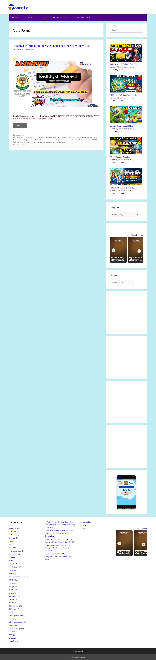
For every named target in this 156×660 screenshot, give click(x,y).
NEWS (11, 570)
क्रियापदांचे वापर (57, 142)
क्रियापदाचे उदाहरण (18, 142)
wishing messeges (15, 622)
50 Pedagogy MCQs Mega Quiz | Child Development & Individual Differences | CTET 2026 (60, 525)
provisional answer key (18, 577)
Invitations (13, 554)
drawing (12, 538)
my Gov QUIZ (14, 567)
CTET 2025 (29, 17)
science (12, 593)
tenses (69, 140)
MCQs (25, 140)
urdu (11, 619)
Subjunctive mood (61, 140)
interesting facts (15, 551)
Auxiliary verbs (28, 138)
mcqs (22, 135)
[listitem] (118, 250)
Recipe (11, 586)
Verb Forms (75, 140)
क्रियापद (94, 140)
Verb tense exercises (85, 140)
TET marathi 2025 (60, 17)
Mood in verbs (32, 140)
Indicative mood (18, 140)
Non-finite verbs (42, 140)
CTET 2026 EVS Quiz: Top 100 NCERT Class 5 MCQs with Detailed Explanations (59, 533)
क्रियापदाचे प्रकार (38, 142)
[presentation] (113, 250)
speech (11, 599)
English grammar (62, 138)
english (12, 541)
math (11, 561)
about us (83, 525)
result (11, 590)
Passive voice (52, 140)
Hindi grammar (81, 138)
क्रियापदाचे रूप (48, 142)
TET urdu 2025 (82, 17)
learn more (20, 125)
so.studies (12, 596)
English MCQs (72, 138)
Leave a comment (21, 145)
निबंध (10, 635)
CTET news (13, 535)
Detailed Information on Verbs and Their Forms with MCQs (51, 46)
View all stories (137, 235)
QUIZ (45, 17)
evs (10, 544)
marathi (18, 135)
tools (11, 612)
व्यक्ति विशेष (12, 641)
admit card (13, 528)
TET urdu (12, 609)
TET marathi (13, 606)
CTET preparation (39, 138)
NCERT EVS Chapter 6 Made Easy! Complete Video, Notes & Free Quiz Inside (58, 557)
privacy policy (85, 522)
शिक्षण (63, 142)
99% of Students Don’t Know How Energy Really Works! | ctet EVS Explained (57, 548)
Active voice (19, 138)
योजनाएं (11, 638)
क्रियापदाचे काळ (28, 142)
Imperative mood (92, 138)
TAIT (11, 603)
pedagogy (12, 573)
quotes (11, 583)
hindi (11, 548)
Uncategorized (14, 615)
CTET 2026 (13, 531)
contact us (84, 528)
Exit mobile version (78, 657)
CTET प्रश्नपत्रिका (50, 138)
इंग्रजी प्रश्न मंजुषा (15, 628)
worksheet (13, 625)
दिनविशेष (12, 632)
